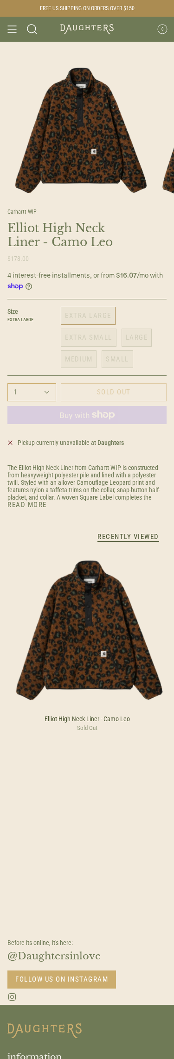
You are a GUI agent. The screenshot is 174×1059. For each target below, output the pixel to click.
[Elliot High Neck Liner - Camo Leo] (87, 630)
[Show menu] (12, 29)
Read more (27, 505)
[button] (32, 29)
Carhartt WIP (22, 212)
